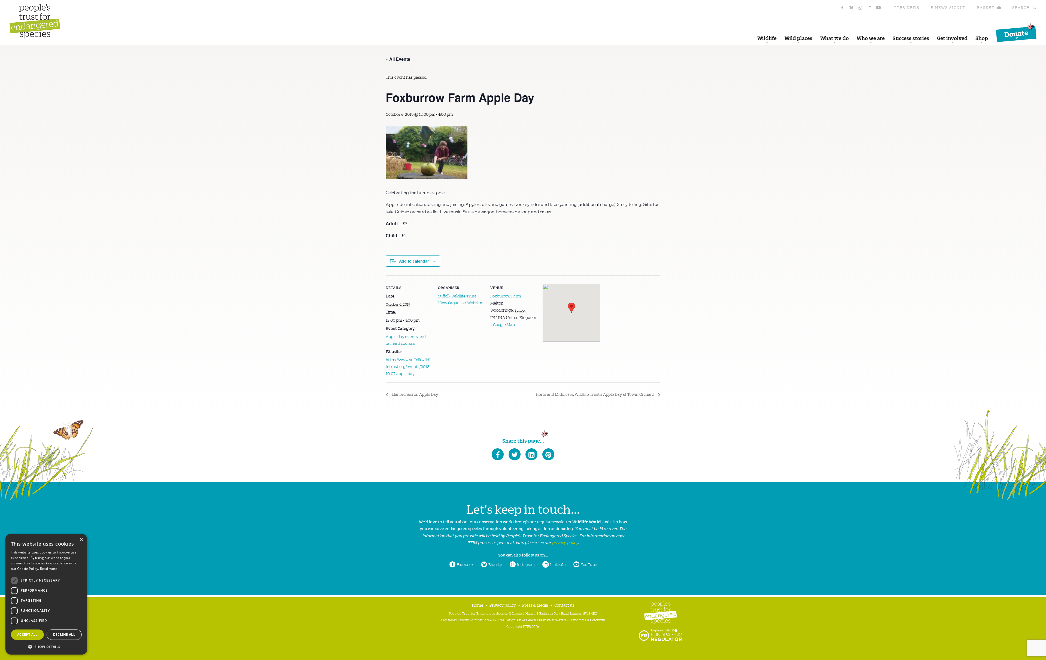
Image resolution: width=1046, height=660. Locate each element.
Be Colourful (595, 620)
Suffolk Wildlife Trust (457, 295)
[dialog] (46, 594)
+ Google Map (502, 324)
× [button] (81, 540)
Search (1021, 7)
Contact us (564, 604)
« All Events (398, 59)
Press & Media (535, 604)
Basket (986, 7)
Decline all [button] (64, 634)
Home (477, 604)
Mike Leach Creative (534, 620)
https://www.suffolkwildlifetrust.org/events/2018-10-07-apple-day (408, 366)
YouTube (589, 564)
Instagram (526, 564)
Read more (48, 568)
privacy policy (565, 542)
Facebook (465, 564)
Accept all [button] (27, 634)
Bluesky (495, 564)
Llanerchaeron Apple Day (414, 394)
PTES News (907, 7)
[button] (46, 646)
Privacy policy (502, 604)
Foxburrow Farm (505, 295)
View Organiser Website (460, 302)
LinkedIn (558, 564)
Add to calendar (414, 261)
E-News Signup (948, 7)
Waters (561, 620)
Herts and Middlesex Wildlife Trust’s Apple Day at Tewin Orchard (595, 394)
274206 (490, 620)
